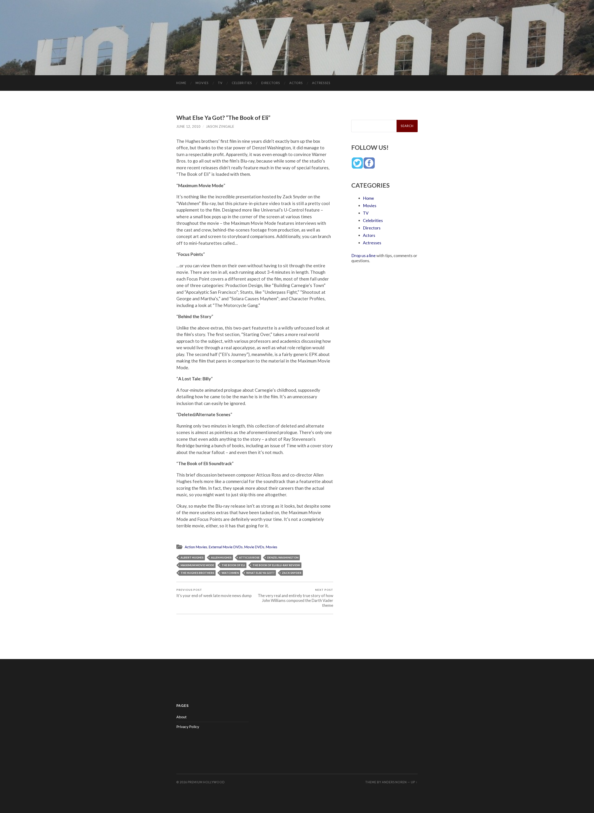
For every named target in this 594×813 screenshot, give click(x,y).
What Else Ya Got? (260, 573)
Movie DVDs (254, 547)
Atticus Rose (249, 557)
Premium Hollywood (206, 782)
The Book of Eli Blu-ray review (276, 565)
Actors (296, 83)
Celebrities (242, 83)
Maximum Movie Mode (197, 565)
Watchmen (230, 573)
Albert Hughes (192, 557)
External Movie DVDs (226, 547)
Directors (270, 83)
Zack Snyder (291, 573)
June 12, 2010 (188, 126)
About (181, 717)
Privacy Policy (187, 726)
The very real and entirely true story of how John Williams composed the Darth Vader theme (295, 598)
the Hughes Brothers (197, 573)
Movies (202, 83)
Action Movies (196, 547)
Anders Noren (394, 782)
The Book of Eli (233, 565)
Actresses (321, 83)
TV (220, 83)
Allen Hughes (221, 557)
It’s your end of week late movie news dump (214, 593)
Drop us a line (363, 255)
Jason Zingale (220, 126)
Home (181, 83)
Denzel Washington (282, 557)
